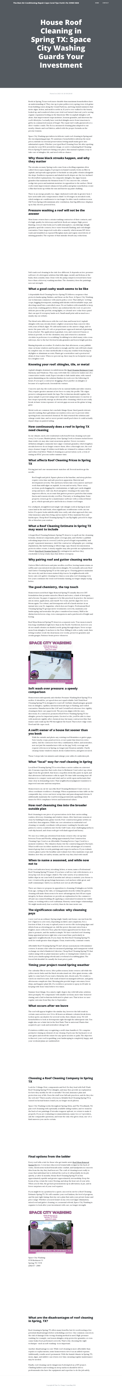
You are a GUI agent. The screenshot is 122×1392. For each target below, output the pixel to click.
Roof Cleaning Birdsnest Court (80, 370)
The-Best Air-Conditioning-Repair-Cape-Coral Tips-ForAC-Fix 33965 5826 (46, 3)
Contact (106, 3)
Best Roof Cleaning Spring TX (47, 551)
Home (97, 3)
